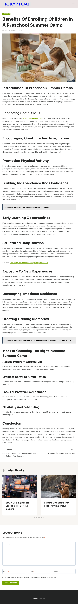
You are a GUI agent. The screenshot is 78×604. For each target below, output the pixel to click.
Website (57, 572)
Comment (7, 544)
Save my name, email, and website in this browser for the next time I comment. (31, 577)
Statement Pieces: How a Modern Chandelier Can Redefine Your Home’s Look (19, 453)
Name (6, 572)
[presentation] (19, 486)
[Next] (72, 495)
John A (6, 31)
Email (31, 572)
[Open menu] (73, 4)
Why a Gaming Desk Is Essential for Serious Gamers (17, 506)
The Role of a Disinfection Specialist (62, 452)
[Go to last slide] (5, 495)
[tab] (34, 517)
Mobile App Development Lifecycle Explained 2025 (29, 262)
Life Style (6, 14)
